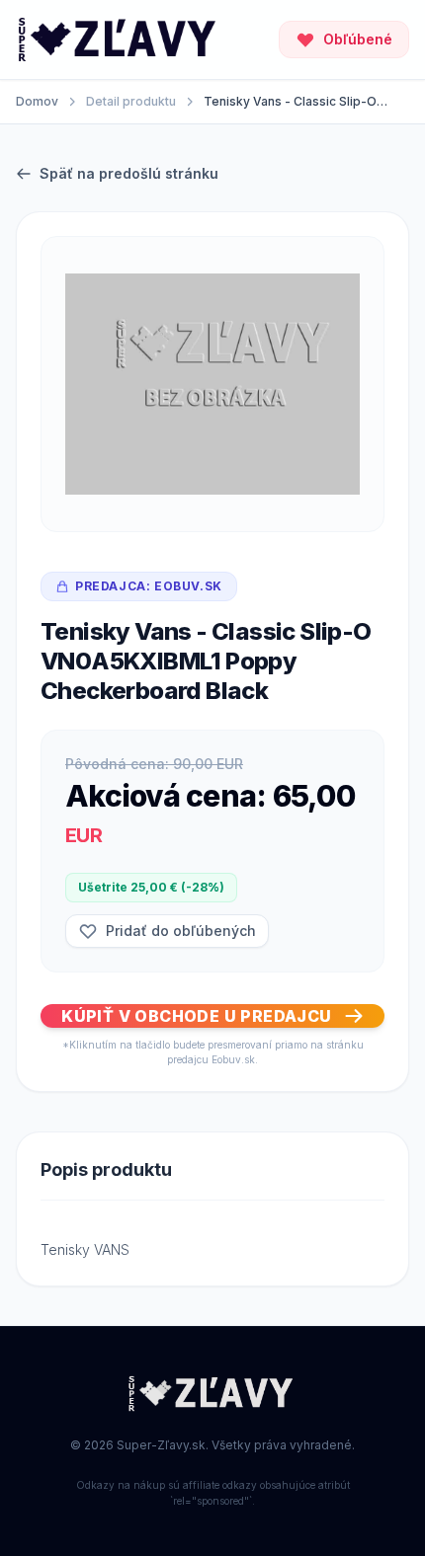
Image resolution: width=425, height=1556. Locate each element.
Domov (37, 101)
